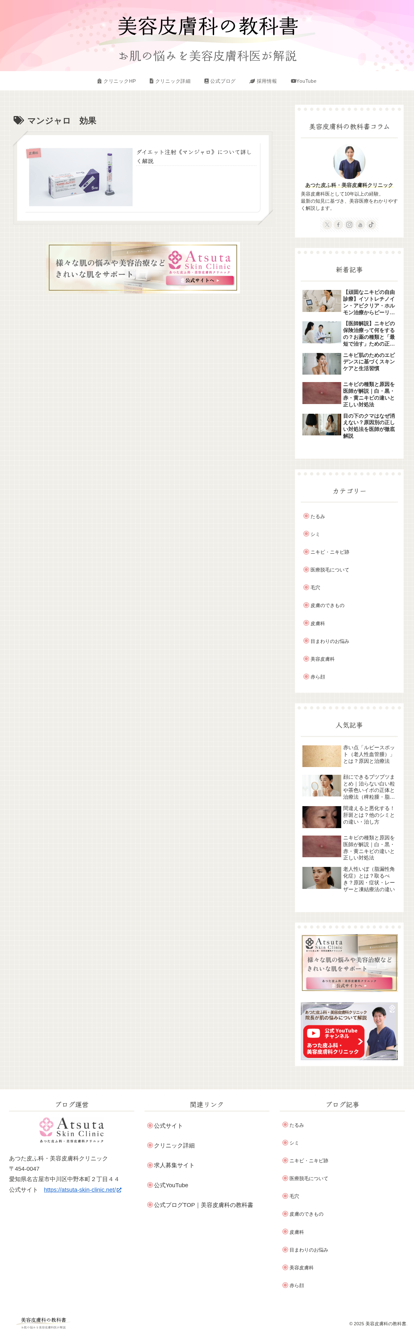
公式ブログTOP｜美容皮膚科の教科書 (203, 1205)
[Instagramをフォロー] (349, 224)
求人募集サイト (174, 1165)
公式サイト (168, 1126)
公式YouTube (171, 1185)
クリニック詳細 (174, 1145)
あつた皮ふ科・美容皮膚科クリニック (349, 185)
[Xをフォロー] (327, 224)
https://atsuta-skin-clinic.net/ (80, 1190)
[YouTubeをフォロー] (360, 224)
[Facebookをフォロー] (338, 224)
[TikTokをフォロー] (371, 224)
